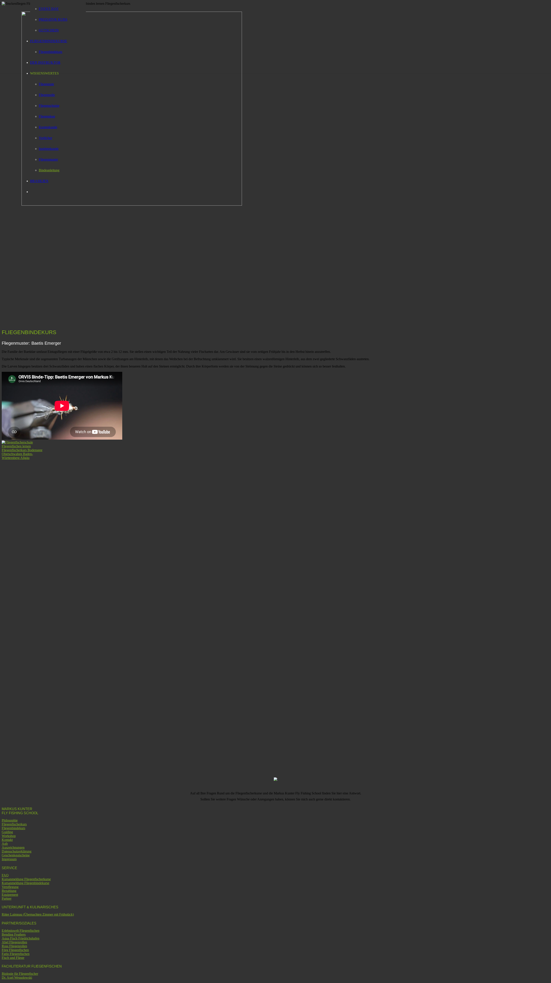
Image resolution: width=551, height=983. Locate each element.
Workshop (9, 836)
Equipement (10, 894)
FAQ (5, 875)
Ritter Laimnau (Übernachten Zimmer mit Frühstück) (38, 914)
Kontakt (7, 840)
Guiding (7, 832)
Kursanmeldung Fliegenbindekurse (25, 883)
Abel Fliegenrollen (14, 942)
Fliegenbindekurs (13, 828)
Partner (6, 898)
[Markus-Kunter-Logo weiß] (23, 458)
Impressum (9, 859)
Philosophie (10, 820)
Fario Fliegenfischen (15, 954)
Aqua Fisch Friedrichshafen (20, 938)
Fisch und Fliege (13, 958)
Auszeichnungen (13, 847)
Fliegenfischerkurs (14, 824)
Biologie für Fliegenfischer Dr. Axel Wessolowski (20, 975)
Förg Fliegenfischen (15, 950)
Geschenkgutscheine (16, 855)
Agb (5, 843)
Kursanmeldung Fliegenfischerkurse (26, 879)
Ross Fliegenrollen (14, 946)
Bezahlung (9, 891)
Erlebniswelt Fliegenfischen (20, 930)
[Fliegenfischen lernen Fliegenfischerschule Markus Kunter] (132, 204)
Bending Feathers (14, 934)
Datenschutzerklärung (16, 851)
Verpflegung (10, 887)
